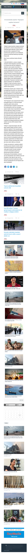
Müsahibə (20, 546)
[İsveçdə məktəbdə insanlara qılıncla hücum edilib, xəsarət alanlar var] (14, 226)
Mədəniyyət (16, 546)
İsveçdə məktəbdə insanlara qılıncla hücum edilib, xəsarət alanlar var (12, 234)
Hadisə (21, 545)
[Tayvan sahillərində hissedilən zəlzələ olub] (14, 179)
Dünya (14, 25)
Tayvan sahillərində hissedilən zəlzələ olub (12, 187)
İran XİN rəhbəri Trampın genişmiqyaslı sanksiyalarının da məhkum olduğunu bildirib (13, 210)
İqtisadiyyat (13, 545)
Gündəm (18, 547)
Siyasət (9, 545)
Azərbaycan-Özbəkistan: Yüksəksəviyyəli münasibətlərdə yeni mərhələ (12, 336)
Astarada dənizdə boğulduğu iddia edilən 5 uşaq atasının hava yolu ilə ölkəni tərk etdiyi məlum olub (13, 304)
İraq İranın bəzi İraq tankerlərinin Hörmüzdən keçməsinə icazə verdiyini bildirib (13, 396)
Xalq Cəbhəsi (7, 7)
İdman (7, 547)
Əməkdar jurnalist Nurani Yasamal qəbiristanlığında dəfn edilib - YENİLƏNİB (12, 288)
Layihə (10, 547)
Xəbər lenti (9, 242)
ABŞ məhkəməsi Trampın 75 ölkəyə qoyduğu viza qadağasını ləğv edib (13, 320)
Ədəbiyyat (14, 547)
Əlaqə (11, 549)
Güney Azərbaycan (9, 546)
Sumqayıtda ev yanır (8, 366)
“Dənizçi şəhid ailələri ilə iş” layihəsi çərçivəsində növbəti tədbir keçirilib (11, 257)
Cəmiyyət (7, 549)
